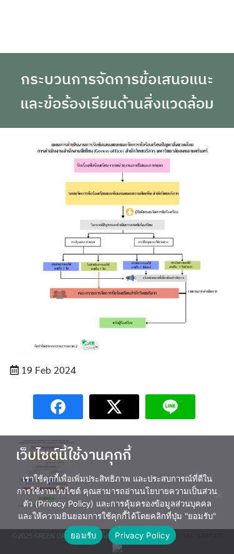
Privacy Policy (142, 535)
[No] (218, 494)
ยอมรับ (83, 535)
